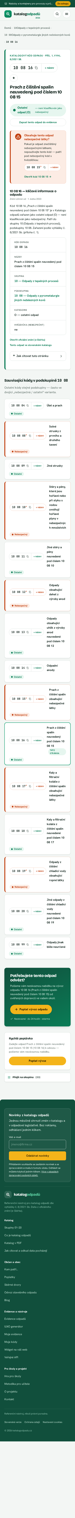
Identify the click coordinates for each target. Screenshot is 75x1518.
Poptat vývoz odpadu (33, 1009)
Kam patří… (11, 1269)
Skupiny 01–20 (12, 1227)
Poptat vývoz (37, 1061)
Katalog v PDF (12, 1243)
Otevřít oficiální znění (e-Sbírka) (27, 339)
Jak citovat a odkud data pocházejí (25, 1251)
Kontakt (9, 1399)
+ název (49, 68)
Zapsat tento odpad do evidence (38, 122)
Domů (7, 27)
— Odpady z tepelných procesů (36, 281)
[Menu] (67, 14)
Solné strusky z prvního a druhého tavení (55, 436)
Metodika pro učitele (17, 1384)
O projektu (10, 1391)
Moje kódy (10, 1342)
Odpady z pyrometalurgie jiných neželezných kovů (37, 34)
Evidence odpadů (15, 1319)
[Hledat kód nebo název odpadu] (57, 14)
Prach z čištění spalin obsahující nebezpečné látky (57, 699)
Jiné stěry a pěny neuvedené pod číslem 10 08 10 (55, 556)
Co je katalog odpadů (17, 1235)
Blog (7, 1300)
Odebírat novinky (37, 1156)
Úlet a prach (54, 405)
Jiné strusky (55, 466)
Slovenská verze (12, 1422)
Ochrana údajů (32, 1422)
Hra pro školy (12, 1376)
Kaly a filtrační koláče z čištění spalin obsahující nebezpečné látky (57, 786)
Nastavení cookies (52, 1422)
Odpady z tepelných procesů (32, 27)
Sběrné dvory (12, 1285)
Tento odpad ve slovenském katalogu (31, 345)
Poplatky (9, 1277)
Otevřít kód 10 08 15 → (37, 176)
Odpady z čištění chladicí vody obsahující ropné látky (57, 871)
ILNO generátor (13, 1326)
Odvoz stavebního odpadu (20, 1292)
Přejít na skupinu (26, 1077)
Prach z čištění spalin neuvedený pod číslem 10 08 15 (56, 737)
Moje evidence (13, 1334)
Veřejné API (11, 1357)
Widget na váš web (15, 1349)
